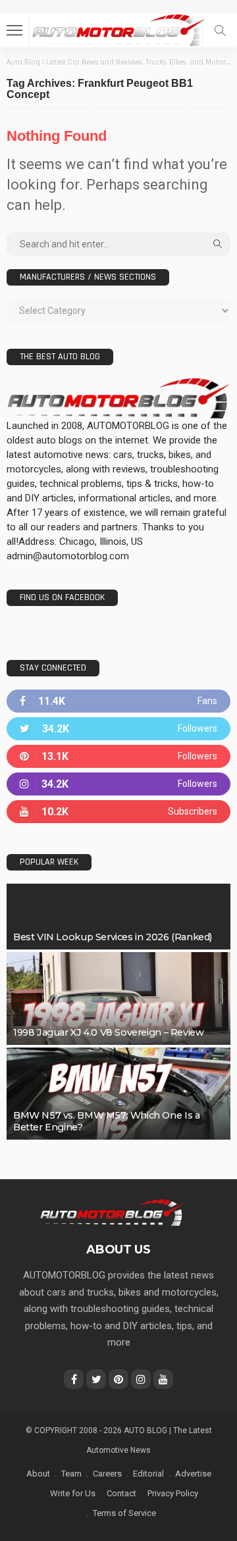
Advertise (193, 1473)
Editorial (148, 1473)
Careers (107, 1473)
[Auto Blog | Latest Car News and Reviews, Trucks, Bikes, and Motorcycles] (112, 1212)
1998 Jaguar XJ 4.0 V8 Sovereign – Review (108, 1032)
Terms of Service (124, 1513)
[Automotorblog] (118, 28)
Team (71, 1473)
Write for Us (72, 1493)
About (38, 1473)
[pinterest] (118, 756)
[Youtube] (118, 811)
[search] (220, 30)
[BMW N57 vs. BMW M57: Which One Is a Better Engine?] (118, 1094)
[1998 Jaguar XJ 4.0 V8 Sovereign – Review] (118, 998)
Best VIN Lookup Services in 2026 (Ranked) (112, 937)
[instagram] (118, 784)
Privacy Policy (172, 1493)
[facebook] (118, 701)
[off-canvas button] (14, 30)
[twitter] (118, 728)
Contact (121, 1493)
